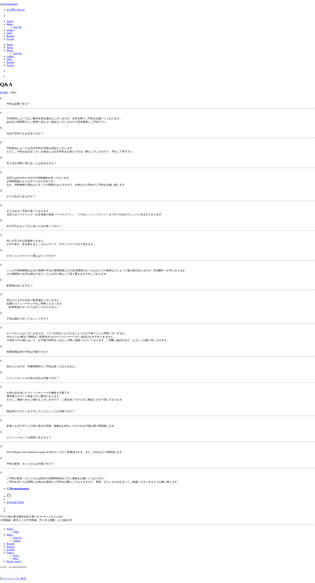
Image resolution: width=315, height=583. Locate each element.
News (16, 555)
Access (10, 39)
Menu (10, 24)
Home (10, 44)
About (10, 21)
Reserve (11, 546)
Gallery (10, 30)
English (10, 549)
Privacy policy (14, 561)
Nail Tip (17, 27)
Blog (15, 558)
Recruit (10, 36)
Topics (10, 552)
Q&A (9, 33)
